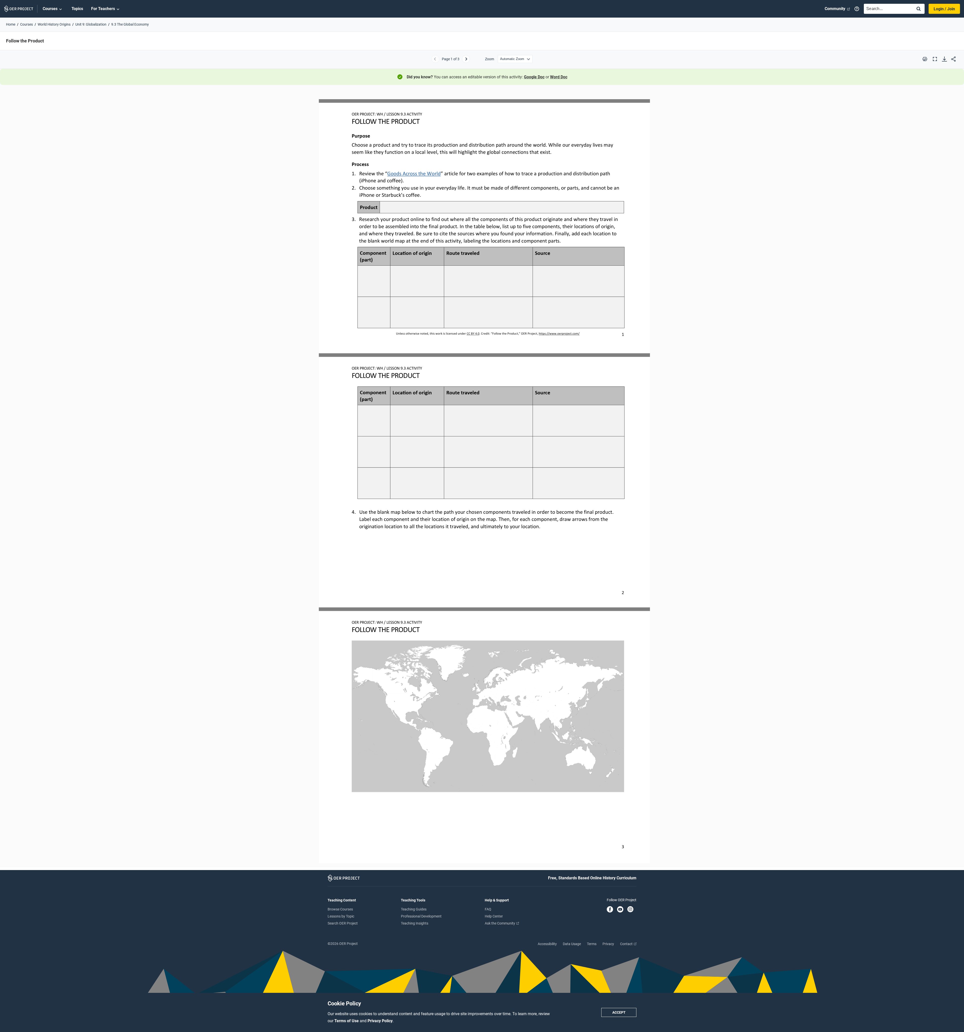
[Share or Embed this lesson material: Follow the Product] (953, 59)
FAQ (488, 909)
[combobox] (887, 9)
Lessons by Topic (341, 916)
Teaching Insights (414, 923)
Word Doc (558, 77)
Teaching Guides (414, 909)
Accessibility (547, 944)
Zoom (489, 59)
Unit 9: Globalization (90, 24)
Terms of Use (347, 1020)
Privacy (608, 944)
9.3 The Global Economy (130, 24)
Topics (77, 8)
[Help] (857, 9)
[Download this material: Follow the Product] (944, 59)
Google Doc (534, 77)
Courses (50, 8)
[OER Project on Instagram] (630, 909)
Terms (591, 944)
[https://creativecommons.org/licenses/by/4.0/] (473, 333)
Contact (626, 944)
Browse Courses (340, 909)
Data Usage (572, 944)
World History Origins (54, 24)
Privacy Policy (380, 1020)
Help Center (494, 916)
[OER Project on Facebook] (610, 909)
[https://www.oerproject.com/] (559, 333)
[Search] (919, 9)
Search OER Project (343, 923)
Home (10, 24)
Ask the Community (500, 923)
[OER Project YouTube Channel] (620, 909)
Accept (619, 1012)
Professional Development (421, 916)
